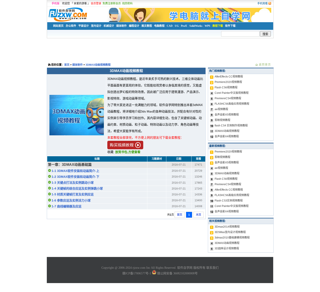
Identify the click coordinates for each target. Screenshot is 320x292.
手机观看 (262, 3)
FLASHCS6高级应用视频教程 (232, 103)
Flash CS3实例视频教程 (229, 200)
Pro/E (184, 25)
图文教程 (146, 25)
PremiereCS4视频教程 (228, 98)
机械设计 (109, 25)
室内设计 (96, 25)
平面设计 (83, 25)
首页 (66, 64)
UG (177, 25)
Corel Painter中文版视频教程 (232, 92)
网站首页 (58, 25)
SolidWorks (195, 25)
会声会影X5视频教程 (227, 114)
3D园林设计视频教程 (227, 248)
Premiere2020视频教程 (228, 82)
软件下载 (230, 25)
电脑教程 (159, 25)
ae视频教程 (221, 109)
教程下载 (217, 25)
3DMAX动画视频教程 (98, 64)
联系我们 (212, 267)
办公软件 (71, 25)
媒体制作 (121, 25)
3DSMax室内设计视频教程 (230, 232)
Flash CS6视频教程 (226, 87)
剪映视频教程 (222, 120)
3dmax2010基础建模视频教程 (232, 237)
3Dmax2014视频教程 (227, 226)
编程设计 (134, 25)
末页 (198, 214)
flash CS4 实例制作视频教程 (231, 125)
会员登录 (96, 3)
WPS (207, 25)
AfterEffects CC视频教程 (229, 76)
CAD (170, 25)
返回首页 (265, 64)
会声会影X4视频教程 (227, 136)
